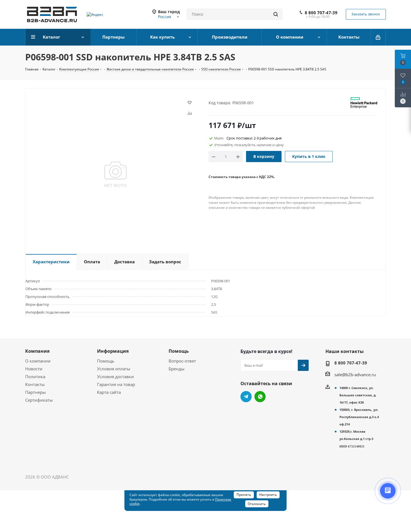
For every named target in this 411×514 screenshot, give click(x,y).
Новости (33, 368)
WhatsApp (260, 396)
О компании (38, 361)
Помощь (105, 361)
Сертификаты (39, 400)
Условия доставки (115, 376)
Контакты (35, 384)
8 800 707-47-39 (321, 12)
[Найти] (275, 14)
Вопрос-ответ (182, 361)
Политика (35, 376)
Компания (37, 351)
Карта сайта (109, 392)
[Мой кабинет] (378, 37)
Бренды (177, 368)
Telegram (246, 396)
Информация (113, 351)
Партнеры (35, 392)
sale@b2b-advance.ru (355, 374)
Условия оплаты (113, 368)
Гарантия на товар (116, 384)
